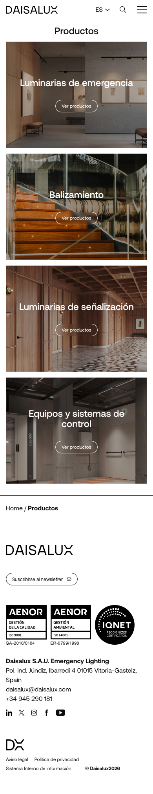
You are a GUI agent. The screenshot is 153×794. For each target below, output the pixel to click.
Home (14, 508)
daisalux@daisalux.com (38, 689)
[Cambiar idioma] (107, 10)
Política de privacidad (57, 759)
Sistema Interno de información (38, 768)
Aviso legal (17, 759)
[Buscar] (123, 10)
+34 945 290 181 (29, 698)
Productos (43, 508)
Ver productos (76, 106)
